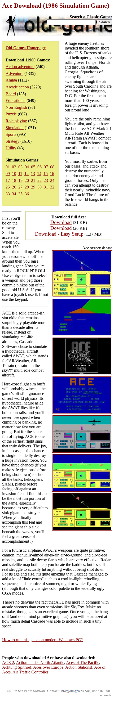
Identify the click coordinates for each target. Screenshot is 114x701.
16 (52, 173)
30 (39, 187)
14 (39, 173)
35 (20, 194)
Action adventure (20, 66)
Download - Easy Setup (59, 234)
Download (61, 222)
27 (20, 187)
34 (14, 194)
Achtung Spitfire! (16, 667)
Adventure (14, 73)
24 (52, 180)
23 (46, 180)
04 (27, 167)
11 (20, 173)
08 (52, 167)
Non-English (16, 107)
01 (8, 167)
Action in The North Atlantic (40, 662)
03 (20, 167)
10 (14, 173)
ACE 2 (8, 662)
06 (39, 167)
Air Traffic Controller (30, 672)
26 (14, 187)
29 (33, 187)
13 (33, 173)
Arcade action (17, 87)
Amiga (11, 80)
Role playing (16, 121)
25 (8, 187)
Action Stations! (78, 667)
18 (14, 180)
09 (8, 173)
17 (8, 180)
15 (45, 173)
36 (27, 194)
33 (8, 194)
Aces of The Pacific (82, 662)
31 (46, 187)
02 (14, 167)
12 (26, 173)
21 (33, 180)
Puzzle (11, 114)
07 (46, 167)
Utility (11, 148)
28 (27, 187)
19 (20, 180)
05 (33, 167)
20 (27, 180)
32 (52, 187)
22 (39, 180)
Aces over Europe (48, 667)
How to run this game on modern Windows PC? (42, 639)
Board (11, 94)
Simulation (15, 127)
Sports (11, 134)
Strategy (12, 141)
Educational (15, 100)
